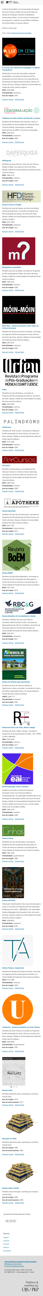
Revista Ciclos (7, 1090)
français (6, 1244)
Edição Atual (19, 99)
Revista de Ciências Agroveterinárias (16, 682)
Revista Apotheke (9, 511)
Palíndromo (6, 427)
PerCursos (6, 465)
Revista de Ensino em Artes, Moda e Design (18, 727)
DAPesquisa (6, 160)
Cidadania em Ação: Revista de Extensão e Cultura (21, 118)
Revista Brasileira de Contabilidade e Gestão (19, 616)
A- (14, 1221)
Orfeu (4, 389)
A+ (7, 1221)
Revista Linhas (7, 838)
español (6, 1241)
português (7, 1251)
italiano (6, 1247)
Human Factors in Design (11, 205)
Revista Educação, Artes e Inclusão (15, 787)
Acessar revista (7, 99)
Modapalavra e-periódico (11, 267)
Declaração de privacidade (21, 33)
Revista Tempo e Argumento (13, 968)
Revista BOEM (7, 573)
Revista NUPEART (8, 900)
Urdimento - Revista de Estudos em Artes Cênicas (21, 1027)
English (6, 1237)
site (15, 28)
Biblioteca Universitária (13, 1264)
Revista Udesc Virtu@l (10, 1188)
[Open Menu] (2, 2)
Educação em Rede (9, 1139)
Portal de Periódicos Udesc (14, 1266)
